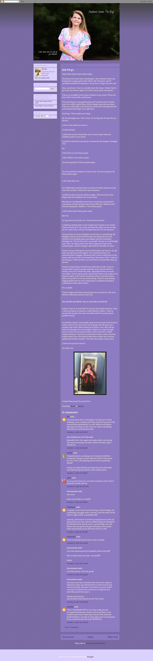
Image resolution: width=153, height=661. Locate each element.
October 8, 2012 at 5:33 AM (77, 563)
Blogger (90, 657)
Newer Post (68, 637)
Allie (69, 478)
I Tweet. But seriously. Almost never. (43, 102)
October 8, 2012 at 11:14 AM (77, 602)
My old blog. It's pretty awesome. (44, 106)
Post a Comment (71, 627)
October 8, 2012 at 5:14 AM (77, 543)
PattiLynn (71, 507)
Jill (68, 417)
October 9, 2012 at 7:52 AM (77, 622)
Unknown (71, 537)
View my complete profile (42, 78)
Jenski (70, 453)
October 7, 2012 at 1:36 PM (77, 502)
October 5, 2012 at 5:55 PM (77, 473)
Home (91, 637)
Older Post (112, 637)
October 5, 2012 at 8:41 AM (77, 448)
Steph (45, 69)
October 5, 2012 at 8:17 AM (77, 432)
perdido (70, 607)
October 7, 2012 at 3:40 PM (77, 532)
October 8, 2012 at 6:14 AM (77, 575)
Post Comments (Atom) (95, 643)
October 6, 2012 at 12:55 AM (78, 486)
